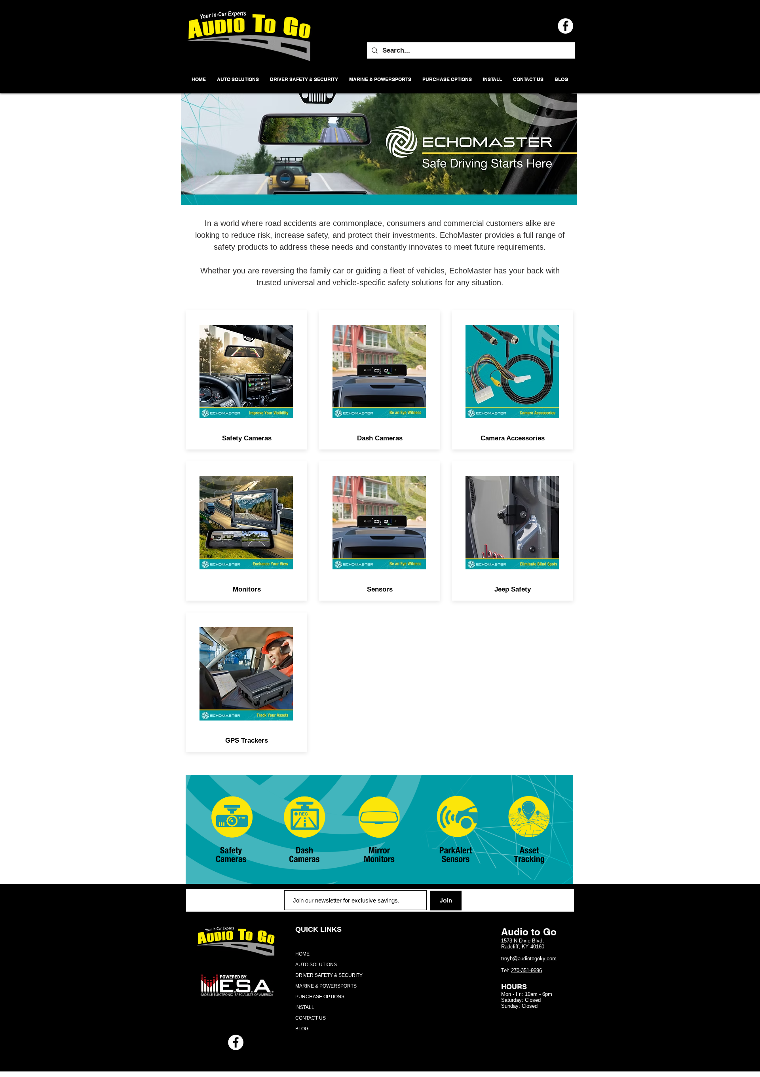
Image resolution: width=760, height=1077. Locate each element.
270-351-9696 (526, 970)
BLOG (301, 1028)
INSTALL (304, 1007)
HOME (302, 954)
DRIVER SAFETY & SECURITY (329, 975)
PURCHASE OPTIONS (319, 996)
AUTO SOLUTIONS (316, 964)
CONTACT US (310, 1018)
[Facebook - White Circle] (235, 1042)
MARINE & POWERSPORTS (326, 986)
